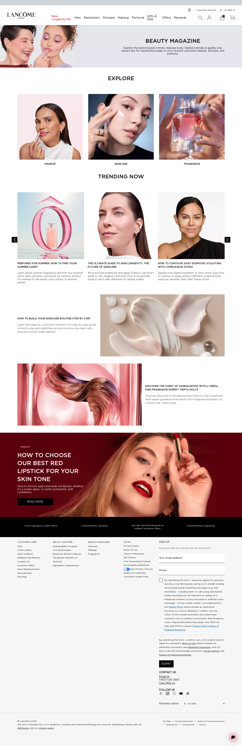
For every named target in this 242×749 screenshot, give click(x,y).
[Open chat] (233, 737)
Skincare (93, 546)
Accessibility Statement (136, 565)
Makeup (92, 550)
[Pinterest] (188, 693)
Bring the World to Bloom (67, 554)
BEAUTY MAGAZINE (99, 542)
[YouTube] (181, 693)
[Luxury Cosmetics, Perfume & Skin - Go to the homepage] (21, 15)
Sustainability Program (65, 546)
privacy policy (46, 728)
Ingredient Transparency (66, 565)
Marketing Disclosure (199, 647)
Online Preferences (134, 554)
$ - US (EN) (226, 10)
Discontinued (24, 573)
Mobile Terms (176, 607)
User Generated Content (137, 561)
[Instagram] (167, 693)
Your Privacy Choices (141, 569)
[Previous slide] (14, 240)
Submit (166, 664)
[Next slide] (227, 240)
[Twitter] (174, 693)
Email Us (164, 676)
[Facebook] (161, 693)
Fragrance (94, 554)
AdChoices (23, 728)
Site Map (22, 577)
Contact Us (23, 562)
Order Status (24, 550)
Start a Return (25, 554)
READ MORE (35, 501)
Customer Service (206, 10)
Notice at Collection (135, 573)
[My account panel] (209, 18)
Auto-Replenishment (28, 569)
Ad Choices (130, 557)
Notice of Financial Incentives (175, 655)
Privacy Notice (212, 651)
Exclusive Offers (26, 565)
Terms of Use (131, 550)
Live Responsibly (62, 550)
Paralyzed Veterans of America (65, 560)
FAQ (19, 546)
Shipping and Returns (28, 558)
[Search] (200, 17)
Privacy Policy (131, 546)
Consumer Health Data (136, 577)
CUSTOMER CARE (27, 542)
